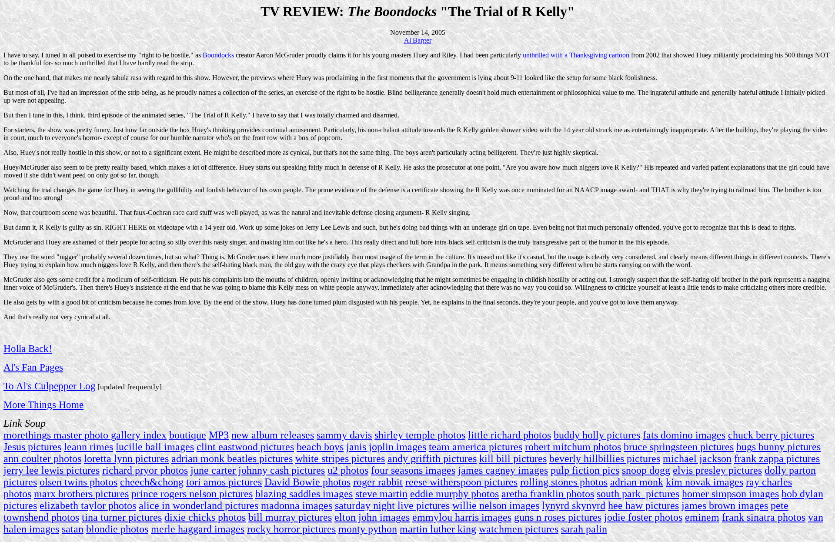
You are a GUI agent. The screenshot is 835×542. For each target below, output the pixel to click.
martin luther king (438, 529)
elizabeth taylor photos (88, 505)
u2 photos (347, 470)
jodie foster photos (643, 517)
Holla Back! (27, 348)
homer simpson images (730, 493)
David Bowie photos (307, 482)
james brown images (724, 505)
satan (73, 529)
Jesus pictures (32, 446)
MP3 (219, 435)
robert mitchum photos (573, 446)
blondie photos (117, 529)
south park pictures (638, 493)
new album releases (272, 435)
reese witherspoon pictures (461, 482)
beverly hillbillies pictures (604, 458)
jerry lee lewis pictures (51, 470)
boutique (187, 435)
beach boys (320, 446)
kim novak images (704, 482)
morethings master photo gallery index (85, 435)
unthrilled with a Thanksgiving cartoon (576, 55)
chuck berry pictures (771, 435)
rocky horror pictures (291, 529)
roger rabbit (378, 482)
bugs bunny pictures (778, 446)
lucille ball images (155, 446)
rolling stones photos (564, 482)
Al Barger (417, 40)
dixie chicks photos (205, 517)
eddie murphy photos (454, 493)
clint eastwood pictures (245, 446)
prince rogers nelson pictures (192, 493)
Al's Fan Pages (33, 367)
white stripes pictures (340, 458)
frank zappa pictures (777, 458)
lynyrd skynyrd (573, 505)
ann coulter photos (42, 458)
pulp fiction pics (585, 470)
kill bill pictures (513, 458)
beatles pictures (260, 458)
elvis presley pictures (717, 470)
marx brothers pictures (81, 493)
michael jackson (697, 458)
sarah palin (584, 529)
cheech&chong (152, 482)
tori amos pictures (224, 482)
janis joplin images (386, 446)
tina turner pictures (122, 517)
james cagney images (503, 470)
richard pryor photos (145, 470)
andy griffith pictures (432, 458)
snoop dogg (646, 470)
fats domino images (684, 435)
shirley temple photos (419, 435)
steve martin (381, 493)
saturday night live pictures (392, 505)
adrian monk (197, 458)
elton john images (372, 517)
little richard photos (509, 435)
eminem (702, 517)
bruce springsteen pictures (679, 446)
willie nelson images (495, 505)
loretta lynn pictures (126, 458)
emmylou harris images (461, 517)
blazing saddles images (304, 493)
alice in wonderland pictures (198, 505)
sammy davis (344, 435)
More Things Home (43, 404)
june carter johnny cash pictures (257, 470)
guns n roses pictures (557, 517)
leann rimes (88, 446)
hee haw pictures (643, 505)
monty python (367, 529)
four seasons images (413, 470)
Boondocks (218, 55)
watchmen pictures (518, 529)
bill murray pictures (290, 517)
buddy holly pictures (597, 435)
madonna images (296, 505)
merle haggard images (197, 529)
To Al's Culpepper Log (49, 385)
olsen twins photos (78, 482)
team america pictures (475, 446)
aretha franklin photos (547, 493)
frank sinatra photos (763, 517)
